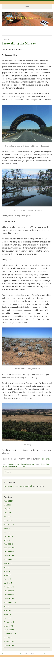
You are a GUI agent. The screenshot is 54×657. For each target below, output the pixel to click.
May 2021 (7, 528)
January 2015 (8, 626)
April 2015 (7, 618)
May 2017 (7, 575)
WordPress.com (46, 654)
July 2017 (7, 567)
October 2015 (9, 599)
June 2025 (7, 505)
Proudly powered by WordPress (13, 654)
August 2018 (8, 544)
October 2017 (9, 556)
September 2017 (10, 560)
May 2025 (7, 509)
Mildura (4, 466)
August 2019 (8, 536)
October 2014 (9, 630)
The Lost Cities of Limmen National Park (18, 486)
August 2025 (8, 501)
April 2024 (7, 517)
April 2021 (7, 532)
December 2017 (9, 548)
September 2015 (10, 602)
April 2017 (7, 579)
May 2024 (7, 513)
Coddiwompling (13, 464)
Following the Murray (27, 464)
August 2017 (8, 563)
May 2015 (7, 614)
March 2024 (8, 520)
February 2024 (9, 524)
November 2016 (9, 591)
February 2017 (9, 587)
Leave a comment (20, 466)
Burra (43, 464)
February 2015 (9, 622)
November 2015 (9, 595)
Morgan (10, 466)
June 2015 (7, 610)
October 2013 (9, 645)
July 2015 (7, 606)
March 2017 (8, 583)
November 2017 (9, 552)
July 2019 (7, 540)
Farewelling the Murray (19, 43)
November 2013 (9, 641)
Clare (47, 464)
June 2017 (7, 571)
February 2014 (9, 638)
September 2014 (10, 634)
